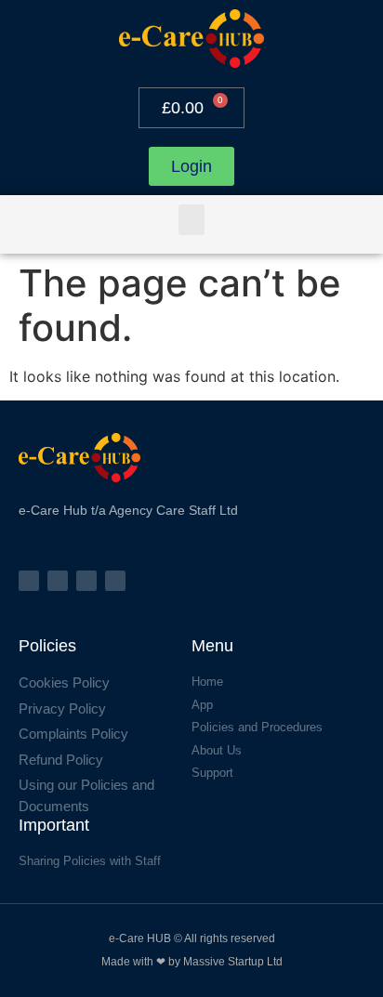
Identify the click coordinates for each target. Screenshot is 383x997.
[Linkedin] (86, 581)
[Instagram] (57, 581)
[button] (191, 219)
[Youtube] (115, 581)
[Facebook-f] (29, 581)
